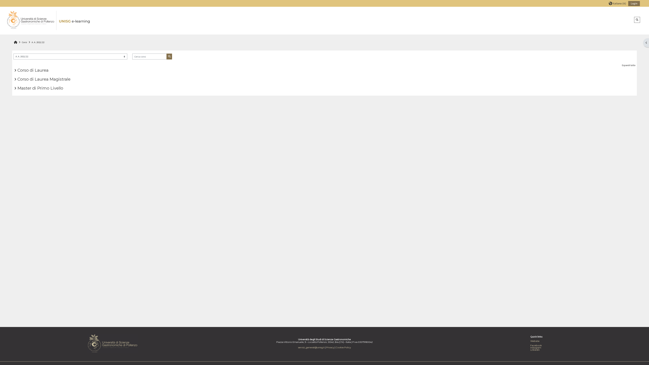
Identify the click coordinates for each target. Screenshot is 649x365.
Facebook (536, 345)
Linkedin (535, 349)
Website (534, 341)
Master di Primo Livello (40, 88)
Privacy (330, 347)
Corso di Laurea (33, 70)
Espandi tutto (628, 65)
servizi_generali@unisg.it (311, 347)
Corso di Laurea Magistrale (43, 79)
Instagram (535, 347)
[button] (617, 3)
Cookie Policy (343, 347)
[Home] (48, 20)
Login (634, 3)
